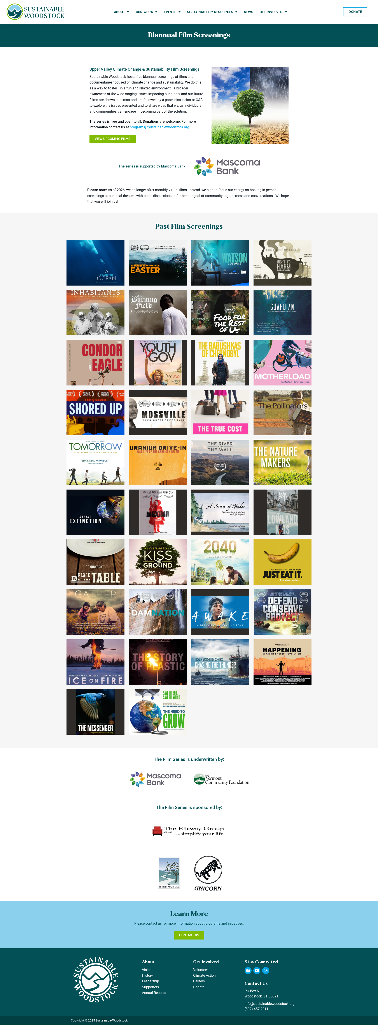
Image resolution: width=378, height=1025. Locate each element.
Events (170, 12)
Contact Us (256, 983)
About (119, 12)
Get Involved (271, 12)
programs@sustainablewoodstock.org (159, 127)
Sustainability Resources (210, 12)
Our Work (144, 12)
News (248, 12)
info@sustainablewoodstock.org (269, 1004)
